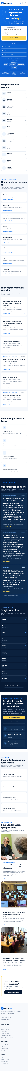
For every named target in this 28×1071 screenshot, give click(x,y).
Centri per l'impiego (6, 1035)
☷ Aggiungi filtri (14, 43)
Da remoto (14, 67)
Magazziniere (12, 64)
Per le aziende (4, 1048)
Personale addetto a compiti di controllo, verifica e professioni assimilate (12, 303)
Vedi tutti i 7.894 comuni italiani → (14, 685)
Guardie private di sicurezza (11, 341)
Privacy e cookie (5, 1059)
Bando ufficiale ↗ (7, 526)
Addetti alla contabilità (10, 377)
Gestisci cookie (4, 1063)
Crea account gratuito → (14, 717)
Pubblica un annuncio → (13, 992)
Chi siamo (3, 1046)
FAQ (2, 1057)
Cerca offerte (14, 37)
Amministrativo (21, 64)
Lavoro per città (5, 1033)
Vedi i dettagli (14, 313)
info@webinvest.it (5, 1019)
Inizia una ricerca (14, 721)
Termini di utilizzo (5, 1061)
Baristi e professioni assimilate (12, 395)
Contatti (3, 1050)
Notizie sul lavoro (5, 1044)
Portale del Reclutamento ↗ (7, 598)
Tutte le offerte (5, 1027)
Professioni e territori (6, 1031)
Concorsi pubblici (5, 1029)
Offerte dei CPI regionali (7, 1037)
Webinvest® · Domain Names (8, 1015)
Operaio (5, 64)
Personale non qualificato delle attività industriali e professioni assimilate (12, 323)
